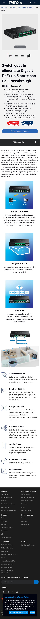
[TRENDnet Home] (16, 2)
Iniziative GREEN (6, 497)
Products (4, 8)
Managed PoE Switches (25, 8)
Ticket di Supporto (7, 548)
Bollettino (24, 504)
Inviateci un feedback (8, 504)
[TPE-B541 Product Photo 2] (10, 56)
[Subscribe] (36, 582)
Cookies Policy (21, 608)
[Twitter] (12, 591)
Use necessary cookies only (18, 613)
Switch (3, 518)
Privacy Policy (9, 608)
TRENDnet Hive (6, 537)
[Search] (30, 3)
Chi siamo (4, 494)
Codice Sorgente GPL (8, 561)
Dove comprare (27, 515)
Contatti (3, 501)
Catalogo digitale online (8, 510)
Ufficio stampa (26, 494)
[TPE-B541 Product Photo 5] (28, 56)
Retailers (24, 521)
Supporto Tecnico (6, 545)
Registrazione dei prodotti (9, 554)
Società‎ (4, 491)
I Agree (32, 613)
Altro (2, 534)
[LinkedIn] (8, 591)
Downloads (4, 551)
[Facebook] (3, 591)
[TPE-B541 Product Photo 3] (16, 56)
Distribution (25, 524)
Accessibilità (5, 507)
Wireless (4, 521)
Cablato (3, 524)
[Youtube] (17, 591)
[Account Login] (35, 3)
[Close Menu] (3, 2)
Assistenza (5, 542)
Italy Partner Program (28, 545)
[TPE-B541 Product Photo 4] (22, 56)
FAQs (3, 558)
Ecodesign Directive (7, 564)
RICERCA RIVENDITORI (21, 131)
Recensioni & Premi (27, 501)
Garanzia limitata (6, 567)
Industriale (4, 531)
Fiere (22, 507)
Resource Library (26, 510)
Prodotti (4, 515)
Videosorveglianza (7, 527)
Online (23, 518)
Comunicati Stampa (28, 491)
